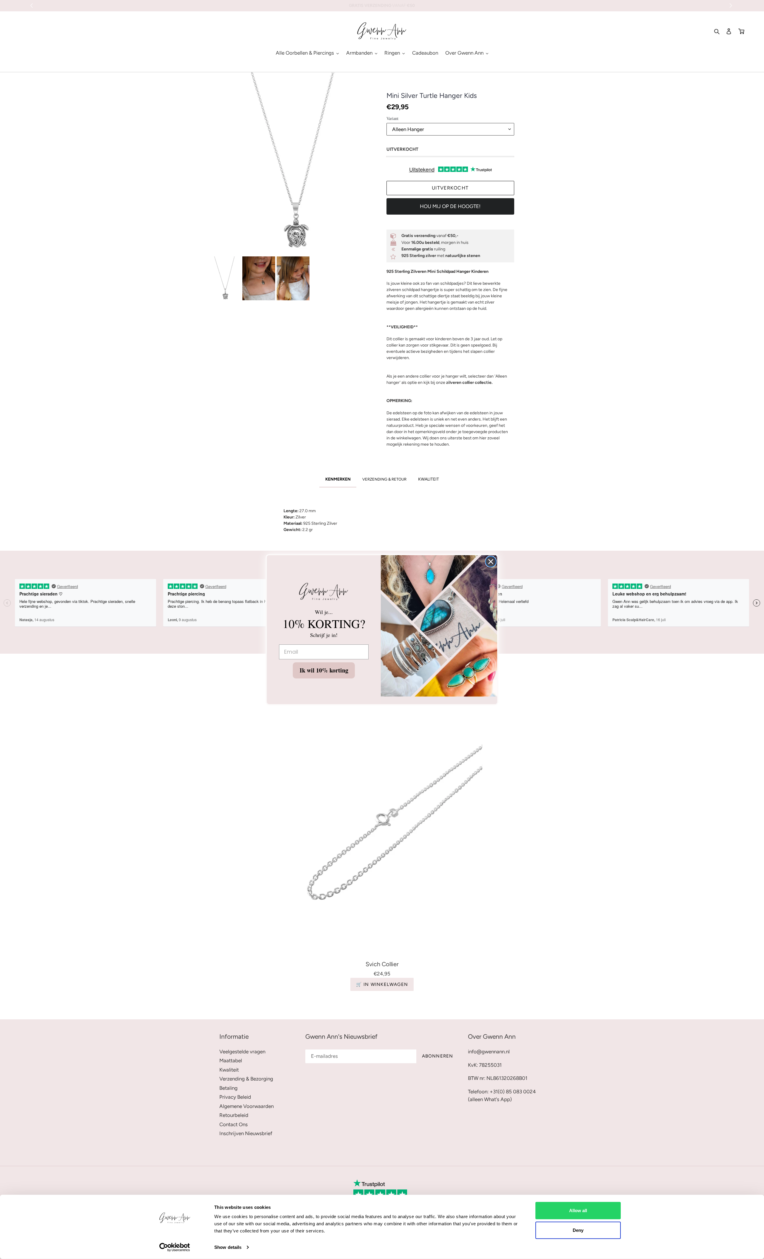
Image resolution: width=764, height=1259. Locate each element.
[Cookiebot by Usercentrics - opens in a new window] (175, 1247)
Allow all (578, 1210)
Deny (578, 1229)
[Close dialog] (491, 561)
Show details (227, 1247)
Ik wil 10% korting (324, 670)
